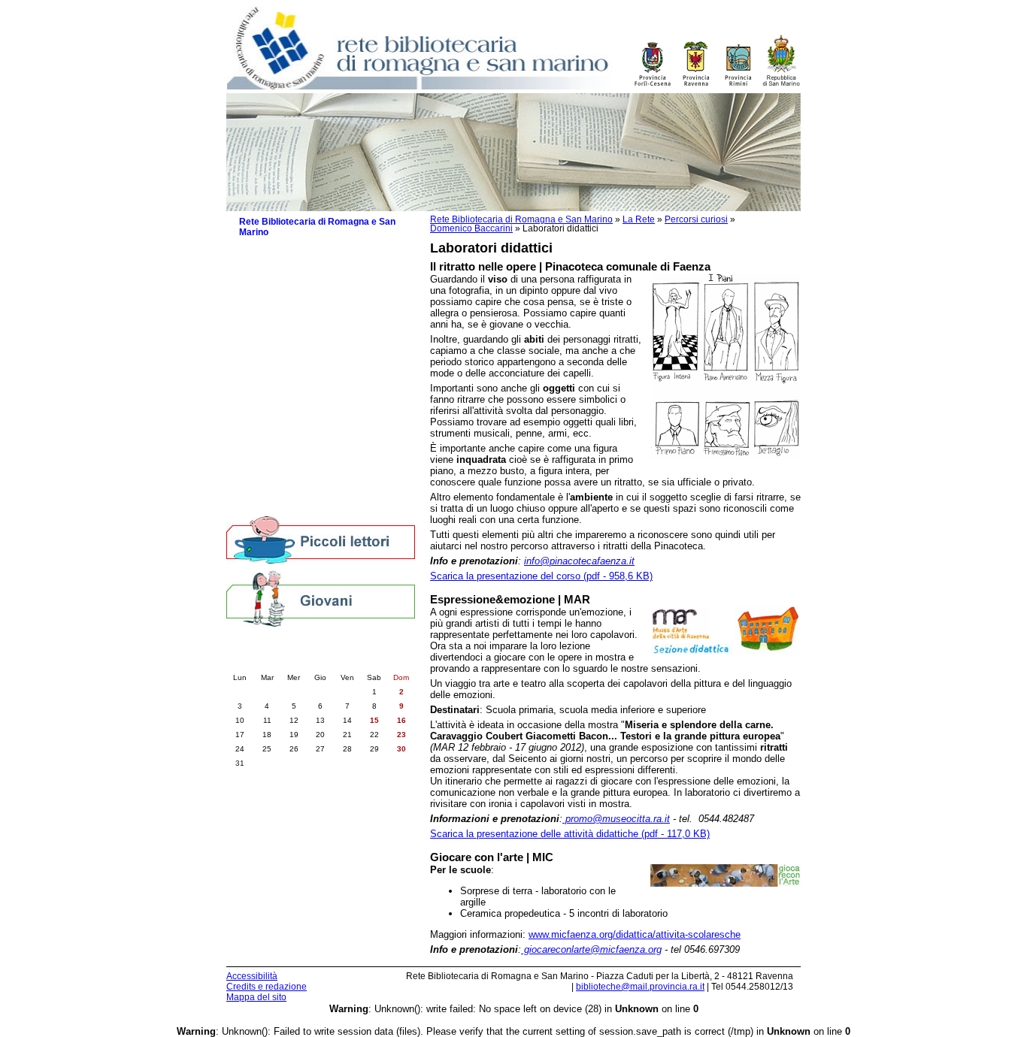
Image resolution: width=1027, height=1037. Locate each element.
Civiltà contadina (292, 460)
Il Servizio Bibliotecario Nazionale (319, 295)
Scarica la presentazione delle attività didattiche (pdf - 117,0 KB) (570, 833)
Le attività (268, 265)
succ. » (363, 662)
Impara (279, 385)
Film (273, 430)
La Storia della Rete (289, 310)
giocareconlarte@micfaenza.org (591, 949)
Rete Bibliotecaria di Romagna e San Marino (521, 219)
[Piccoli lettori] (320, 541)
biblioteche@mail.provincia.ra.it (640, 986)
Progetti (263, 325)
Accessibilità (251, 976)
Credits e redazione (266, 986)
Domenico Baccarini (471, 228)
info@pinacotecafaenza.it (579, 561)
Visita (276, 370)
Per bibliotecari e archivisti (296, 505)
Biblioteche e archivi (283, 475)
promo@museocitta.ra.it (616, 818)
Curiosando (288, 415)
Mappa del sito (256, 997)
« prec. (278, 662)
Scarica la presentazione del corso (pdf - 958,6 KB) (541, 576)
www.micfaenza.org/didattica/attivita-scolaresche (635, 934)
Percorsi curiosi (696, 219)
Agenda (255, 490)
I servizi (264, 280)
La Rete (639, 219)
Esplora (280, 400)
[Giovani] (320, 598)
